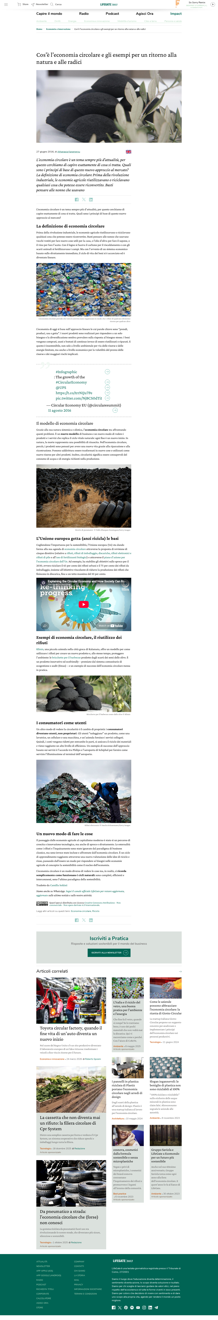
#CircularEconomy (71, 382)
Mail (76, 1280)
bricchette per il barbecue (66, 657)
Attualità (41, 1261)
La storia (79, 1275)
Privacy (78, 1284)
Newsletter (42, 4)
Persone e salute (173, 21)
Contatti (79, 1266)
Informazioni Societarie (88, 1289)
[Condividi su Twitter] (84, 199)
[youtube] (138, 1307)
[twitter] (120, 1307)
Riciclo (95, 911)
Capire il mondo (49, 13)
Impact (176, 13)
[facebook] (113, 1307)
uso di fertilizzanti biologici (71, 557)
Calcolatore (43, 1298)
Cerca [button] (58, 4)
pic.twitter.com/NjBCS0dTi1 (79, 398)
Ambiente (41, 21)
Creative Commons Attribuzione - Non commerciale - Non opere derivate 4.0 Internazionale (85, 903)
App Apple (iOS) (44, 1270)
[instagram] (144, 1307)
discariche (104, 553)
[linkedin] (150, 1307)
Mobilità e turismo (127, 21)
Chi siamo (79, 1270)
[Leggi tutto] (180, 971)
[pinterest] (126, 1307)
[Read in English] (128, 152)
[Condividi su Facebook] (76, 199)
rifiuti (70, 553)
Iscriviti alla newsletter (106, 952)
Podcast (112, 13)
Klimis (39, 649)
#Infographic (66, 371)
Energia (72, 21)
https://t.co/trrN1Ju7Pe (74, 392)
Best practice (119, 1193)
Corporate (42, 1293)
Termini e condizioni (85, 1293)
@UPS (61, 387)
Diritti (58, 21)
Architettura (118, 1118)
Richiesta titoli (45, 1289)
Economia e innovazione (97, 21)
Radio (84, 13)
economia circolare (75, 548)
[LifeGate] (109, 4)
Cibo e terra (150, 21)
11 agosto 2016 (59, 410)
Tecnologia (45, 1148)
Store (25, 4)
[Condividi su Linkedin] (91, 199)
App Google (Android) (48, 1275)
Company (79, 1261)
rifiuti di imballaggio (85, 553)
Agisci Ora (144, 13)
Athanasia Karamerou (68, 151)
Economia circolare (81, 911)
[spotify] (132, 1307)
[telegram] (156, 1307)
